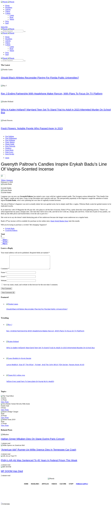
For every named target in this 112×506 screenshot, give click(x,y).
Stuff (7, 23)
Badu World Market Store (59, 221)
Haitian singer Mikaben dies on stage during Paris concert (32, 438)
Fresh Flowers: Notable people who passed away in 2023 (32, 128)
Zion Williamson (11, 138)
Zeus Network (10, 146)
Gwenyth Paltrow (11, 230)
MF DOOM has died (12, 471)
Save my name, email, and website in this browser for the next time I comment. (31, 285)
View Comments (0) (8, 292)
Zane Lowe (9, 152)
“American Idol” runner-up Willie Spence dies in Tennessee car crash (38, 449)
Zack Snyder (9, 154)
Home (7, 5)
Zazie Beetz (9, 150)
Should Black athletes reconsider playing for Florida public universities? (40, 77)
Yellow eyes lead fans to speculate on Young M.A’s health (30, 381)
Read (11, 17)
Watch (12, 19)
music (7, 158)
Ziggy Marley (10, 142)
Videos (7, 11)
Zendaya (8, 148)
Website (3, 280)
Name (3, 272)
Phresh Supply (82, 484)
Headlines (8, 7)
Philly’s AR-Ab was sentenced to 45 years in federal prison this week (39, 460)
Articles (8, 9)
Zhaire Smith (9, 144)
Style (7, 21)
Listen (12, 15)
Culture (7, 13)
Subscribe (4, 27)
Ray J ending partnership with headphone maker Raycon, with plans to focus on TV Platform (51, 93)
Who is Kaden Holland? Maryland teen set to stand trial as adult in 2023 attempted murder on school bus (50, 348)
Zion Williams (10, 140)
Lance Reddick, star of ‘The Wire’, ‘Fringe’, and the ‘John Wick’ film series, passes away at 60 (45, 364)
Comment (5, 269)
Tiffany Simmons (7, 180)
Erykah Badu (9, 228)
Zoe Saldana (9, 136)
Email (3, 276)
